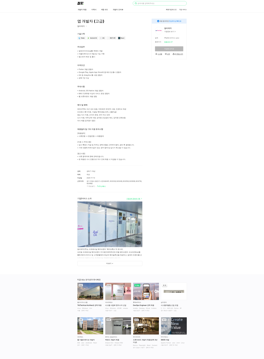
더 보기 (108, 263)
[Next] (139, 226)
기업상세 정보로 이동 (133, 198)
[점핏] (80, 3)
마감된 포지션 (169, 49)
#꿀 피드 (104, 9)
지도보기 (91, 186)
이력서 (93, 9)
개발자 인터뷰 (118, 9)
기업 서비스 (183, 9)
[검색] (136, 3)
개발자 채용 (82, 9)
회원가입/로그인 (171, 9)
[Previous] (80, 226)
